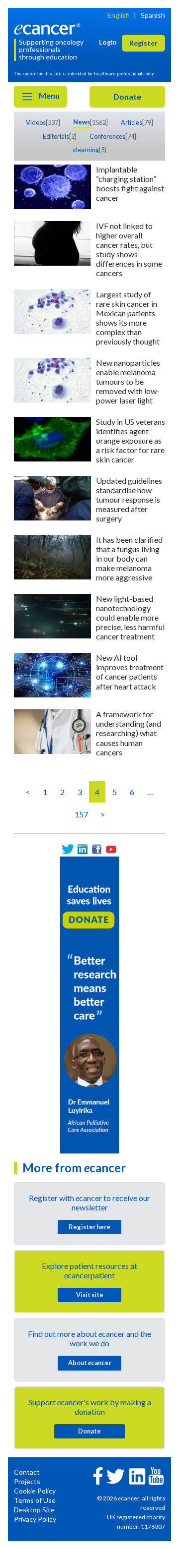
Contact (27, 1472)
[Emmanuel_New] (89, 1004)
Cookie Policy (35, 1491)
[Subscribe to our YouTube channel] (111, 849)
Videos (36, 122)
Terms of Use (35, 1500)
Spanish (153, 15)
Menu (48, 95)
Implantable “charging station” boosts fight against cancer (130, 183)
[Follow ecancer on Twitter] (115, 1475)
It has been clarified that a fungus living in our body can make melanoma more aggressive (129, 558)
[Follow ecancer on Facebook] (98, 1475)
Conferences (107, 136)
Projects (27, 1481)
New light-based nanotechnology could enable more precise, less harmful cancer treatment (130, 617)
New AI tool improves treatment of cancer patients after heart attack (130, 671)
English (118, 15)
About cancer (89, 1363)
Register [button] (143, 43)
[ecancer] (49, 28)
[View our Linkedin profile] (82, 849)
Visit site (89, 1295)
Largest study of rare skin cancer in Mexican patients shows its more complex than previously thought (128, 317)
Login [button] (108, 42)
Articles (131, 122)
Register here (89, 1227)
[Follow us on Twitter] (68, 849)
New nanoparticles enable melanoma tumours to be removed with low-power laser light (128, 381)
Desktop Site (34, 1509)
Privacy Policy (35, 1519)
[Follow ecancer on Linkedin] (137, 1475)
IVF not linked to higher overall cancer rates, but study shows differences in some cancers (129, 249)
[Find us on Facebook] (96, 849)
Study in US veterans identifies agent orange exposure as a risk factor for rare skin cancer (130, 440)
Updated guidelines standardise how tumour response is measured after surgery (129, 499)
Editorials (56, 136)
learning (86, 150)
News (81, 122)
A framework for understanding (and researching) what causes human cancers (128, 732)
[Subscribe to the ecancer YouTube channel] (156, 1475)
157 (81, 814)
